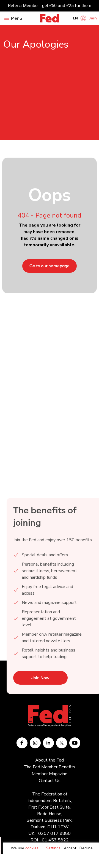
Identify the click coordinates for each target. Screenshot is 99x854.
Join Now (40, 677)
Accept (70, 848)
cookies (31, 848)
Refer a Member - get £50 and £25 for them (49, 5)
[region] (51, 848)
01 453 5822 (55, 840)
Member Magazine (49, 774)
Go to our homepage (49, 266)
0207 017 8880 (54, 833)
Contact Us (50, 781)
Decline (86, 848)
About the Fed (49, 760)
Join (93, 18)
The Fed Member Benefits (49, 767)
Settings (53, 848)
